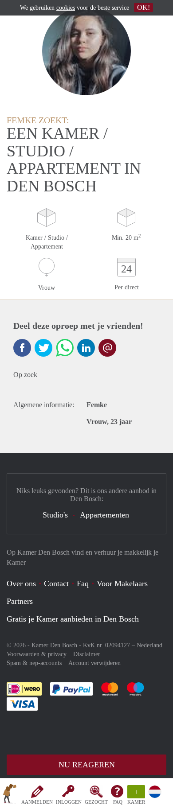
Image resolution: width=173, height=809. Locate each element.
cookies (65, 7)
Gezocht (96, 802)
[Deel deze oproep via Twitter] (43, 348)
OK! (143, 7)
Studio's (55, 514)
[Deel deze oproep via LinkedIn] (86, 348)
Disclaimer (86, 654)
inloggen (69, 802)
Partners (20, 601)
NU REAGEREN (87, 764)
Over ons (21, 583)
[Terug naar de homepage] (9, 795)
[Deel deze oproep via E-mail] (107, 348)
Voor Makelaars (122, 583)
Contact (56, 583)
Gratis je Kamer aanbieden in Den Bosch (73, 619)
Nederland (149, 645)
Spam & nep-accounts (34, 663)
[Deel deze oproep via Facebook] (22, 348)
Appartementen (104, 514)
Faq (83, 583)
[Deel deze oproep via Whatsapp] (65, 348)
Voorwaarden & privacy (37, 654)
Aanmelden (37, 802)
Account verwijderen (94, 663)
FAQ (117, 802)
